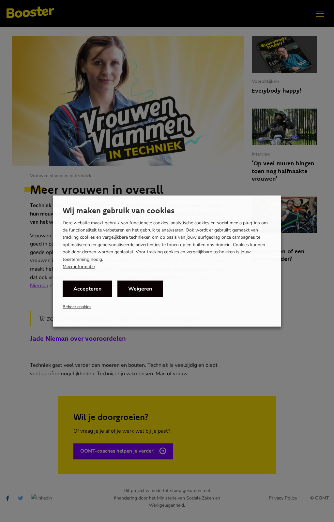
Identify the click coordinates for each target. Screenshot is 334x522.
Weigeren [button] (140, 288)
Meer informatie (79, 266)
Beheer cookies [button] (77, 307)
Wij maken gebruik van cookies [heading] (119, 210)
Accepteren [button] (87, 288)
